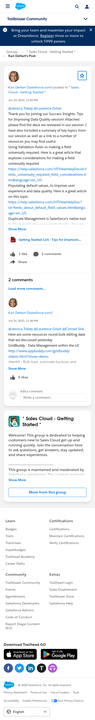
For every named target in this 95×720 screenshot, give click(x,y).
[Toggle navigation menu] (85, 19)
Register (47, 35)
